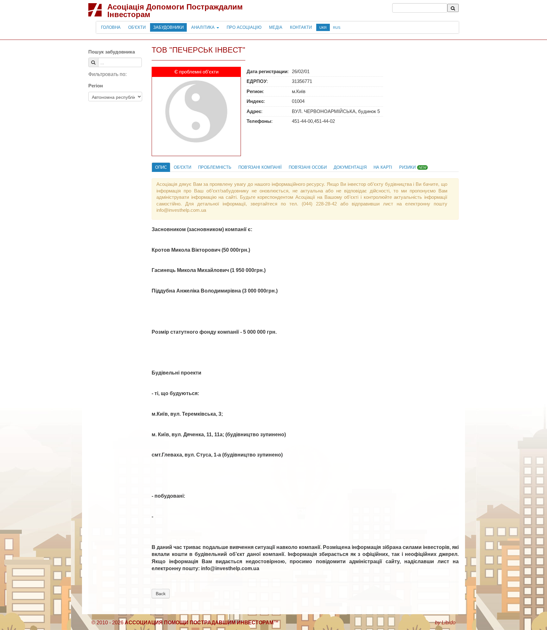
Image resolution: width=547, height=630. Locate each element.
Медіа (275, 27)
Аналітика (203, 27)
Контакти (301, 27)
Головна (111, 27)
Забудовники (168, 27)
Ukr (323, 27)
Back (161, 593)
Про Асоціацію (244, 27)
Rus (336, 27)
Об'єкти (137, 27)
